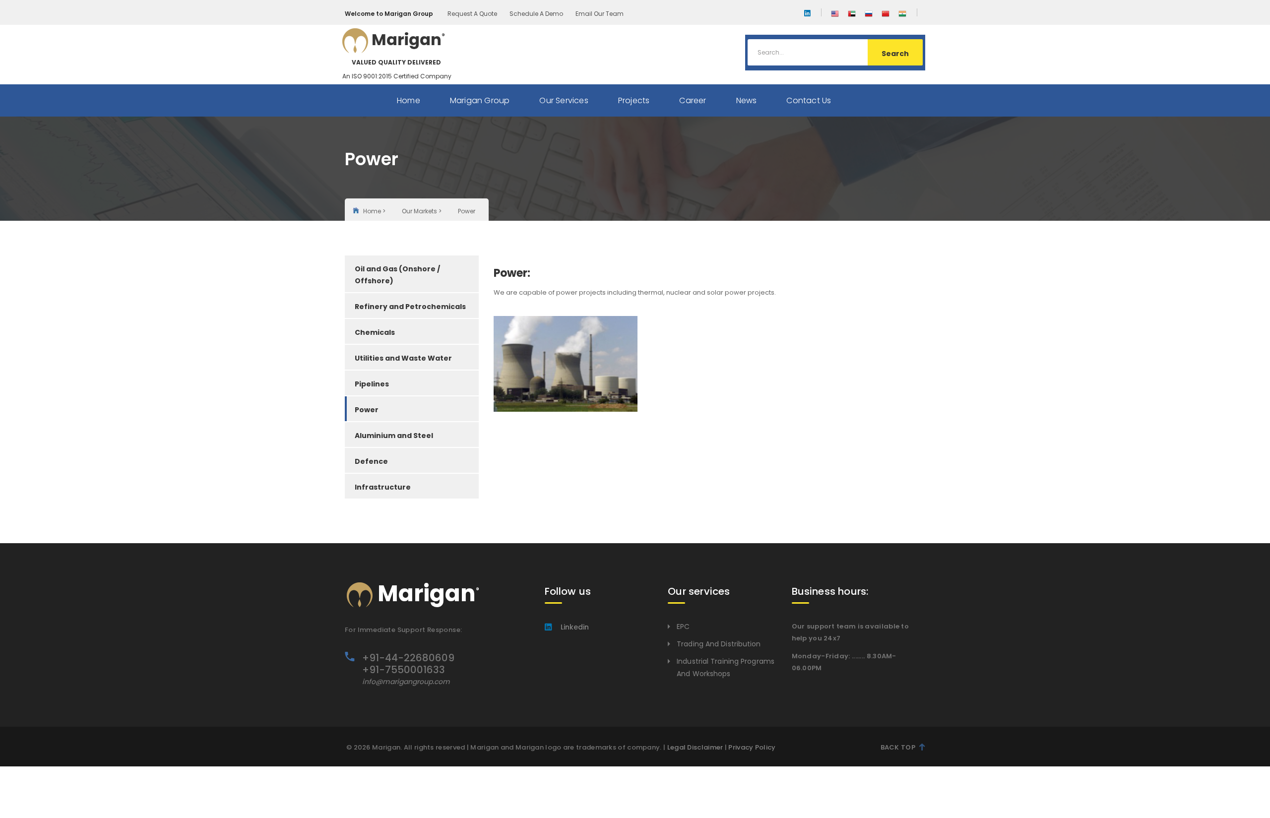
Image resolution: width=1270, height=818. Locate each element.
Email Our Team (599, 13)
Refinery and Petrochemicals (410, 307)
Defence (371, 461)
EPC (683, 626)
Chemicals (375, 332)
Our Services (563, 100)
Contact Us (808, 100)
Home (408, 100)
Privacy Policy (751, 747)
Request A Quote (472, 13)
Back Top (898, 747)
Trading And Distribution (719, 644)
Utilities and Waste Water (403, 358)
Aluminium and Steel (394, 435)
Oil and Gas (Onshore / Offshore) (397, 275)
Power (367, 410)
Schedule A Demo (536, 13)
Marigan (392, 49)
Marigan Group (480, 100)
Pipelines (372, 384)
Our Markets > (422, 211)
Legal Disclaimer (695, 747)
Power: (512, 273)
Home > (374, 211)
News (746, 100)
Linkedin (575, 627)
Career (692, 100)
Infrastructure (383, 487)
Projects (634, 100)
